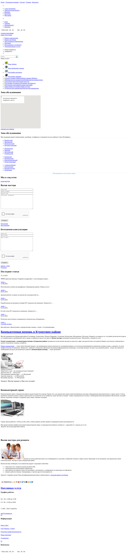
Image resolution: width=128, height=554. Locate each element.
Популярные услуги (11, 488)
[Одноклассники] (28, 482)
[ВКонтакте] (32, 482)
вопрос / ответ (5, 266)
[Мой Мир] (26, 482)
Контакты (35, 2)
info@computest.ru (6, 513)
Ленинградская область (11, 10)
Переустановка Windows (29, 78)
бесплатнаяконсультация (5, 224)
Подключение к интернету (13, 45)
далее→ (3, 282)
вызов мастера (5, 181)
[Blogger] (15, 482)
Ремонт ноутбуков (10, 40)
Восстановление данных (16, 68)
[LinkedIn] (22, 482)
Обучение (7, 43)
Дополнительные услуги (12, 46)
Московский (8, 142)
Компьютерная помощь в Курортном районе (31, 331)
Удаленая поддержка (12, 2)
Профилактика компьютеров (33, 80)
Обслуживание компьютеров (13, 41)
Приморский (8, 148)
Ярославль (7, 15)
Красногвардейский (10, 160)
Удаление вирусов (23, 81)
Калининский (8, 158)
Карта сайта (4, 525)
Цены (2, 2)
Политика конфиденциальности (11, 532)
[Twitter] (30, 482)
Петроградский (9, 143)
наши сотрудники (6, 35)
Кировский (8, 157)
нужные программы (7, 33)
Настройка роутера (24, 86)
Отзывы (28, 2)
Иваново (7, 12)
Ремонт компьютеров (11, 38)
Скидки (22, 2)
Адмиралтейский (10, 165)
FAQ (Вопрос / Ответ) (8, 528)
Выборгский (8, 140)
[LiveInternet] (20, 482)
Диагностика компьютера (30, 88)
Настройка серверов (14, 76)
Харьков (7, 23)
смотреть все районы (7, 129)
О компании (5, 538)
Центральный (8, 167)
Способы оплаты (6, 324)
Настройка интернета (15, 72)
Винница (7, 27)
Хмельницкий (9, 25)
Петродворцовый (10, 162)
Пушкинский (8, 153)
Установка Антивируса (28, 83)
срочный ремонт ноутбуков (59, 475)
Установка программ (25, 85)
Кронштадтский (9, 168)
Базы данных (12, 64)
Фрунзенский (8, 152)
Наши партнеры (6, 535)
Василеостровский (10, 145)
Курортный (8, 170)
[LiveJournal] (24, 482)
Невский (7, 150)
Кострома (7, 14)
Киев (6, 22)
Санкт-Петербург (10, 8)
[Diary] (17, 482)
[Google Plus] (18, 482)
